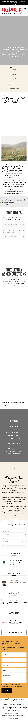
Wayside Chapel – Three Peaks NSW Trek (17, 583)
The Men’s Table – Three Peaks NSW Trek (17, 563)
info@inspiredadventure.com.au (11, 281)
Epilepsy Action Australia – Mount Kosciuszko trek (14, 603)
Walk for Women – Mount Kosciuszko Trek (16, 623)
